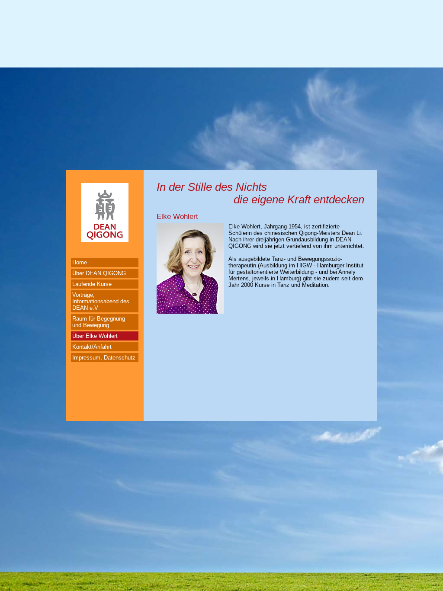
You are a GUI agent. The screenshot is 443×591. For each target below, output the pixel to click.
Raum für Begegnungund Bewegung (98, 321)
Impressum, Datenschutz (103, 357)
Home (79, 262)
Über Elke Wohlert (95, 336)
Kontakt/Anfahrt (92, 347)
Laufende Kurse (92, 284)
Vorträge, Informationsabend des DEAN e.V (100, 301)
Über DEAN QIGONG (99, 273)
